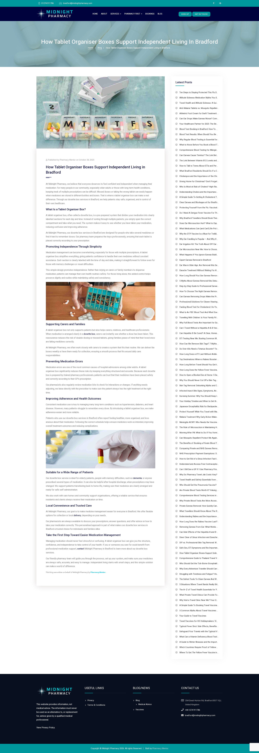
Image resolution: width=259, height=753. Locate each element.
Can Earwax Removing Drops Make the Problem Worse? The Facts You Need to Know (218, 296)
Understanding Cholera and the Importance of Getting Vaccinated (208, 191)
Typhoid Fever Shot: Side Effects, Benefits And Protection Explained (209, 626)
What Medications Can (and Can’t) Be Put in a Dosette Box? (206, 228)
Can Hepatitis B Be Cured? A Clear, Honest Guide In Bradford (206, 333)
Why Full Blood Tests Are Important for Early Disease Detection (207, 322)
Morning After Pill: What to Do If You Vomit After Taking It (205, 432)
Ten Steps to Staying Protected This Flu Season (200, 92)
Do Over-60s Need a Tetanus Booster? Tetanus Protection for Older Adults (213, 348)
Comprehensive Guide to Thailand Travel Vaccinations (203, 558)
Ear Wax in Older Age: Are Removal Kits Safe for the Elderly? (206, 265)
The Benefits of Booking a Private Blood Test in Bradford (204, 443)
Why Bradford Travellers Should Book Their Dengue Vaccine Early (208, 218)
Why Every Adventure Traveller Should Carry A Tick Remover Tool (208, 568)
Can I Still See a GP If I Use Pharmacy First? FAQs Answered (206, 469)
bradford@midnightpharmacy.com (77, 3)
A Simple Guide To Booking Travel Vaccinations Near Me (204, 605)
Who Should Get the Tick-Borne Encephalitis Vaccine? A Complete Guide (211, 563)
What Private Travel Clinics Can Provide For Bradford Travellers (207, 594)
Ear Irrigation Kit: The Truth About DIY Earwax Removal (203, 244)
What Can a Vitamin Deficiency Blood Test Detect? (202, 636)
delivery (77, 515)
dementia (137, 478)
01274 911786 (47, 3)
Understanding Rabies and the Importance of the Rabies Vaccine (208, 516)
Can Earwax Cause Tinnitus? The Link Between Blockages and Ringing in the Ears (215, 155)
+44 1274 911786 (192, 709)
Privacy (90, 700)
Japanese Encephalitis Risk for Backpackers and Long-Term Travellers (210, 406)
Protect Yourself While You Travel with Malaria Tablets (203, 411)
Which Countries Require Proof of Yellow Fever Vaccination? (206, 647)
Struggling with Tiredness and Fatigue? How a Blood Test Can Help (209, 574)
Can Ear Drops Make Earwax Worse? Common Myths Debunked (207, 118)
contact (80, 548)
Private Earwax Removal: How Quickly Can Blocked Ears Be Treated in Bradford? (215, 505)
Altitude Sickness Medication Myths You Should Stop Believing (207, 97)
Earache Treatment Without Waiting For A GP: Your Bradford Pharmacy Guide (213, 270)
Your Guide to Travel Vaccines (192, 615)
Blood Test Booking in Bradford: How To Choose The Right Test (208, 129)
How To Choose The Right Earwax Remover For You (202, 291)
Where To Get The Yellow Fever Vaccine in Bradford (202, 652)
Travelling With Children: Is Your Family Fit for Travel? (203, 317)
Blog (160, 13)
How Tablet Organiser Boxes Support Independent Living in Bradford (209, 553)
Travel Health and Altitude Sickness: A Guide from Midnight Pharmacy (210, 102)
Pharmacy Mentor (97, 572)
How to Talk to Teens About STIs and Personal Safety (203, 165)
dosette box (89, 334)
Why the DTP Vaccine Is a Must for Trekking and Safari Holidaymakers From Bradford (217, 233)
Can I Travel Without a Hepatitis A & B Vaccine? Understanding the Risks (211, 327)
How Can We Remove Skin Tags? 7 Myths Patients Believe (205, 343)
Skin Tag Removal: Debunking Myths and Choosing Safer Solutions (208, 385)
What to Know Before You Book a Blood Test (199, 144)
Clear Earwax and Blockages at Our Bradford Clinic (201, 202)
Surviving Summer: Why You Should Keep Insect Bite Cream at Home (210, 396)
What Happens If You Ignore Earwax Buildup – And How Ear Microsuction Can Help (216, 254)
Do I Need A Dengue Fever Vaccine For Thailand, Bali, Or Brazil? (207, 212)
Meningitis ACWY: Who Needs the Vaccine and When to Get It (206, 422)
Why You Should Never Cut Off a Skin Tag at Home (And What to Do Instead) (213, 380)
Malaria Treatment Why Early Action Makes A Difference (204, 416)
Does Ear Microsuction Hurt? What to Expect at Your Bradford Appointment (213, 223)
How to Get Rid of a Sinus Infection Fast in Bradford (202, 458)
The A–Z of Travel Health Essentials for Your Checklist (204, 589)
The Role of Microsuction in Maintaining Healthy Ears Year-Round (208, 427)
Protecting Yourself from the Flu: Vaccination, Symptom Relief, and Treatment (214, 207)
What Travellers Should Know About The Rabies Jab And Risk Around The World (215, 511)
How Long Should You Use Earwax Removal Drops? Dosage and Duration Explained (216, 275)
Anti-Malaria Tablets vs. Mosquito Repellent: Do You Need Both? (208, 108)
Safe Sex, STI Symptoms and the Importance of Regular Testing (207, 547)
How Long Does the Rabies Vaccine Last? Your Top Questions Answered (212, 521)
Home (95, 13)
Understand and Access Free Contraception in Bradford (204, 464)
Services (114, 13)
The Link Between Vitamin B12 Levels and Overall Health (204, 160)
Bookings (149, 13)
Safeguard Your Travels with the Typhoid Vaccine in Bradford (206, 631)
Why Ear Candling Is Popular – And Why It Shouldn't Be (203, 239)
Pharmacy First (132, 13)
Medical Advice (145, 704)
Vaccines (140, 709)
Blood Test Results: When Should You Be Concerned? (203, 134)
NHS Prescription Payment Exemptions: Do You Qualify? (204, 453)
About (104, 13)
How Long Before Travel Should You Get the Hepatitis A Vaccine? (208, 364)
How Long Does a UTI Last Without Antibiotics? (200, 354)
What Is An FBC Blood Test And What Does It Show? (203, 312)
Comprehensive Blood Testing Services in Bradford (202, 495)
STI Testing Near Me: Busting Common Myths (199, 338)
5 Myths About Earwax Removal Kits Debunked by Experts (205, 280)
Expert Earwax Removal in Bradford (195, 259)
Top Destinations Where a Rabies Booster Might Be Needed (206, 359)
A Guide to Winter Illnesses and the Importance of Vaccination (207, 641)
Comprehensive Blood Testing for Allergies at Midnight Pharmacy (208, 150)
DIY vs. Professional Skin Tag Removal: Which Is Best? (203, 542)
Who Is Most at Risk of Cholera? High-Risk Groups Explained (206, 186)
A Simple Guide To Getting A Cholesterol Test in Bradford (204, 197)
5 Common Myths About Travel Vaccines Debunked (202, 610)
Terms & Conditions (96, 704)
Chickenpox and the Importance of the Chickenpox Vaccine (205, 176)
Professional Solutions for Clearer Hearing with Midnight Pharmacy (209, 301)
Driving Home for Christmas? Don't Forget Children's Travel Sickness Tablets (213, 181)
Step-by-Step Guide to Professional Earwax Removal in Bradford (208, 286)
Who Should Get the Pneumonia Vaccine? (198, 484)
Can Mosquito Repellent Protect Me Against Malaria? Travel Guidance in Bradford (215, 437)
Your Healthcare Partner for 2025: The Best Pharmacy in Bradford (208, 123)
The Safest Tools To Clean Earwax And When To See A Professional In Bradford (215, 579)
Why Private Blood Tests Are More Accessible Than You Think (207, 500)
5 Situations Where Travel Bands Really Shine (199, 584)
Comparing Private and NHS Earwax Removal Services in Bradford (208, 448)
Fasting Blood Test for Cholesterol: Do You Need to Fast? (205, 307)
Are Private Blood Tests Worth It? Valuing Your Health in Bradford (208, 490)
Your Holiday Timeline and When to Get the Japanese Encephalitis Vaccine (212, 401)
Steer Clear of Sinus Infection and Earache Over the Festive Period (209, 537)
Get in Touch (201, 14)
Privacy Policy (48, 727)
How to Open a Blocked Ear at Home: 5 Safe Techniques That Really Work (212, 375)
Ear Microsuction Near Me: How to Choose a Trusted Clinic (205, 249)
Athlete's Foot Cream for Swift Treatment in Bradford (203, 113)
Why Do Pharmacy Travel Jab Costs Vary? (198, 474)
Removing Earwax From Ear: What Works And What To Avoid (206, 526)
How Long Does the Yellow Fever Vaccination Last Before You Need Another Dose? (217, 369)
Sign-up (185, 14)
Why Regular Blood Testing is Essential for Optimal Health (205, 139)
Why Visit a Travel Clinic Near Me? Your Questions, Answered (206, 600)
